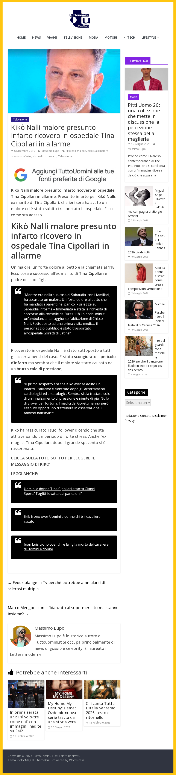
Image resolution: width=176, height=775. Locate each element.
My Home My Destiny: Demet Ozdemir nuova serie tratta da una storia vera (62, 712)
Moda (93, 37)
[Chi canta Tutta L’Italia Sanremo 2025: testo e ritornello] (102, 682)
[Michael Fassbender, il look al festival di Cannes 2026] (139, 302)
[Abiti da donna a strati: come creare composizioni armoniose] (139, 266)
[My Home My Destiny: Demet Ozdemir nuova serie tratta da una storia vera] (64, 682)
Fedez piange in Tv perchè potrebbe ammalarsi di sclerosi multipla (56, 585)
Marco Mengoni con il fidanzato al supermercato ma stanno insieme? (63, 610)
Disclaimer (159, 416)
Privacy (130, 420)
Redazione (132, 416)
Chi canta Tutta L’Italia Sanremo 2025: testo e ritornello (100, 710)
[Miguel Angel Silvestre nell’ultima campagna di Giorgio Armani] (139, 189)
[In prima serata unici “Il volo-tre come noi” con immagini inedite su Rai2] (26, 682)
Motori (111, 37)
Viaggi (52, 37)
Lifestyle (149, 37)
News (36, 37)
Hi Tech (129, 37)
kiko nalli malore (76, 151)
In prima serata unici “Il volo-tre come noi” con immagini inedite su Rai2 (25, 721)
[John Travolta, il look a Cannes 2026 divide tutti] (139, 229)
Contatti (145, 416)
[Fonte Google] (64, 175)
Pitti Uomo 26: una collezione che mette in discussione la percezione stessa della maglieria (144, 122)
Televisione (73, 37)
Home (21, 37)
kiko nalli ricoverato (44, 156)
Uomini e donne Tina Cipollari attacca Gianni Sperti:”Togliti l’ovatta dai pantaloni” (59, 491)
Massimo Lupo (51, 151)
